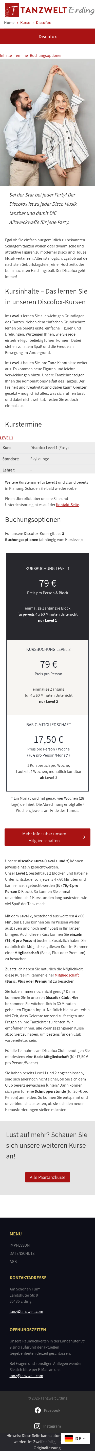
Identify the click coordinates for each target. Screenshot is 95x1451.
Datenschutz (22, 1253)
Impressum (20, 1245)
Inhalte (6, 55)
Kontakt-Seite (67, 504)
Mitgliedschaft (67, 975)
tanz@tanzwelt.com (26, 1311)
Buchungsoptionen (46, 55)
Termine (21, 55)
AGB (13, 1261)
